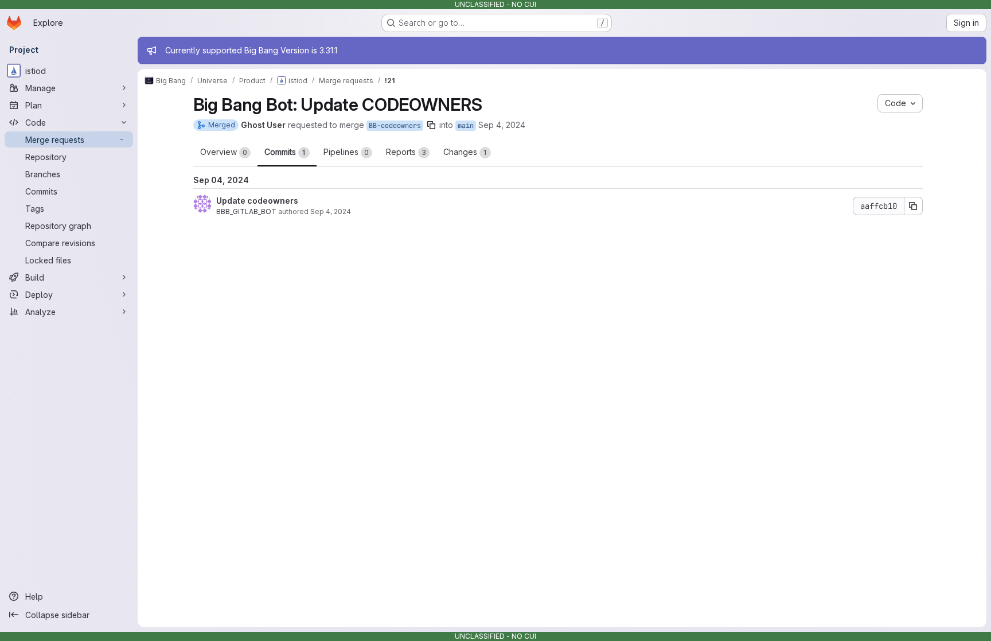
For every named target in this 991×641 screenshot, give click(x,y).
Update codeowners (257, 200)
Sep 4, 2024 (501, 125)
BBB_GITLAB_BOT (246, 211)
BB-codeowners (395, 125)
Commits (285, 152)
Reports (406, 152)
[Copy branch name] (431, 125)
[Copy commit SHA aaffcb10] (913, 206)
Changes (465, 152)
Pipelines (346, 152)
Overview (223, 152)
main (466, 125)
